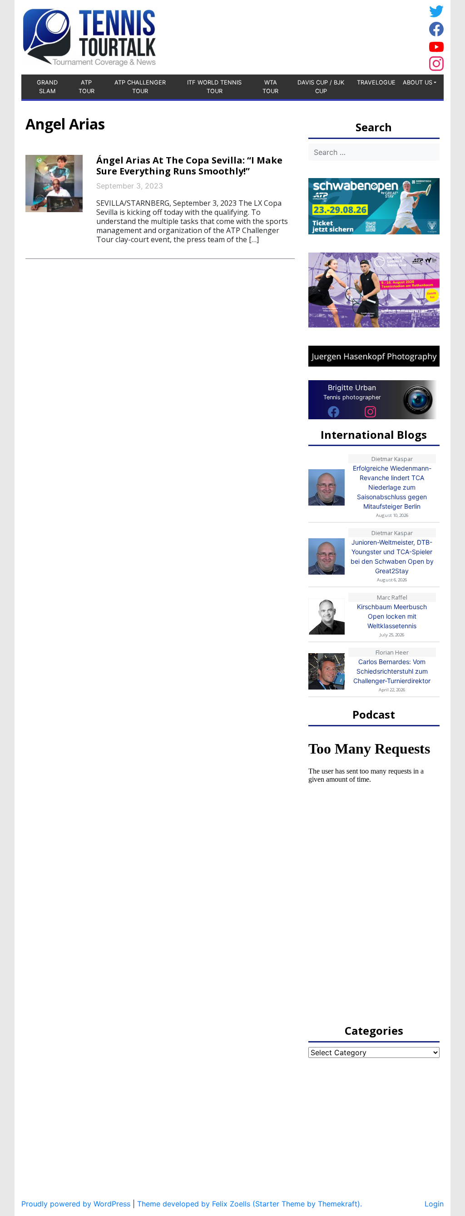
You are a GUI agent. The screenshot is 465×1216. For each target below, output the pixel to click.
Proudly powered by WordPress (75, 1203)
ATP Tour (86, 86)
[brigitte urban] (333, 411)
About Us (417, 82)
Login (434, 1203)
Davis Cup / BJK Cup (320, 86)
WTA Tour (270, 86)
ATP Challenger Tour (140, 86)
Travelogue (376, 82)
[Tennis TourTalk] (89, 36)
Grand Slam (47, 86)
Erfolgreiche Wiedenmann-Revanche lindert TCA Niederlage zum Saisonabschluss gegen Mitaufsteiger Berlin (392, 487)
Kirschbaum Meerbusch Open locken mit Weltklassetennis (392, 616)
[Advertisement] (352, 36)
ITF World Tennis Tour (214, 86)
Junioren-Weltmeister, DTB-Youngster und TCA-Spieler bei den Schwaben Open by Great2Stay (392, 556)
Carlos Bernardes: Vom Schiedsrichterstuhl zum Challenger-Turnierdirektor (391, 671)
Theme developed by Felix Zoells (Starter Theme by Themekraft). (249, 1203)
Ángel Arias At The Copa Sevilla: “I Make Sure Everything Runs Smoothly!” (189, 165)
